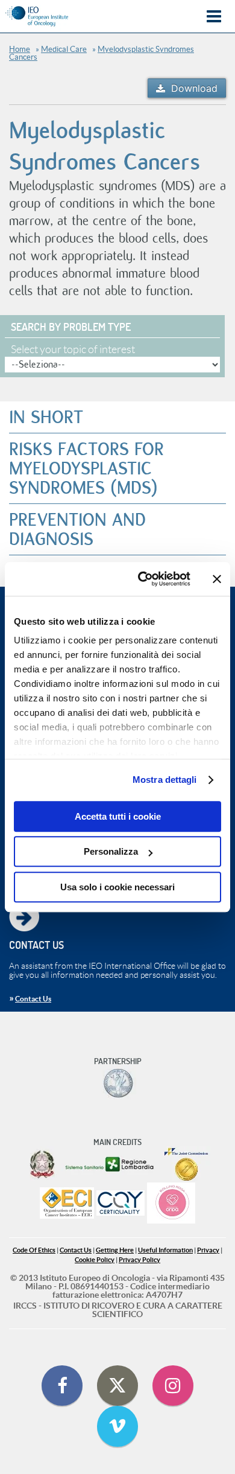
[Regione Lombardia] (110, 1164)
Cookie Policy (94, 1260)
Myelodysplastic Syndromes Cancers (101, 53)
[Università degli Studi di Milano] (118, 1083)
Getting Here (115, 1250)
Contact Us (33, 999)
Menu (214, 16)
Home (19, 49)
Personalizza (111, 851)
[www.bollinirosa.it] (171, 1203)
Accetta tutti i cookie (118, 816)
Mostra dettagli (165, 779)
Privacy (208, 1250)
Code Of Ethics (34, 1250)
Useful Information (165, 1250)
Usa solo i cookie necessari (117, 887)
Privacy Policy (139, 1260)
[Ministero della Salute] (42, 1164)
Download (194, 88)
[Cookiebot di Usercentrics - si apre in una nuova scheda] (142, 579)
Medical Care (64, 49)
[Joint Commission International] (186, 1164)
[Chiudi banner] (217, 579)
